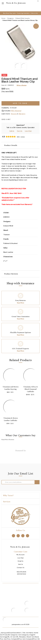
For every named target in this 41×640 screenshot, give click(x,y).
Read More (20, 303)
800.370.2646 (21, 572)
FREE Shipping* (16, 111)
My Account (20, 554)
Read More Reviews (7, 439)
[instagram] (23, 536)
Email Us (20, 561)
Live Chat (28, 131)
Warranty (22, 114)
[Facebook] (16, 119)
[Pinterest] (20, 119)
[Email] (13, 119)
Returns (14, 114)
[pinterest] (18, 536)
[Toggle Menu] (2, 3)
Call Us (11, 131)
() (38, 1)
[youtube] (27, 536)
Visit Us (20, 564)
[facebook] (13, 536)
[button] (20, 145)
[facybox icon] (20, 23)
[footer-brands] (20, 516)
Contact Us (20, 567)
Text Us (19, 131)
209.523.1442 (21, 574)
